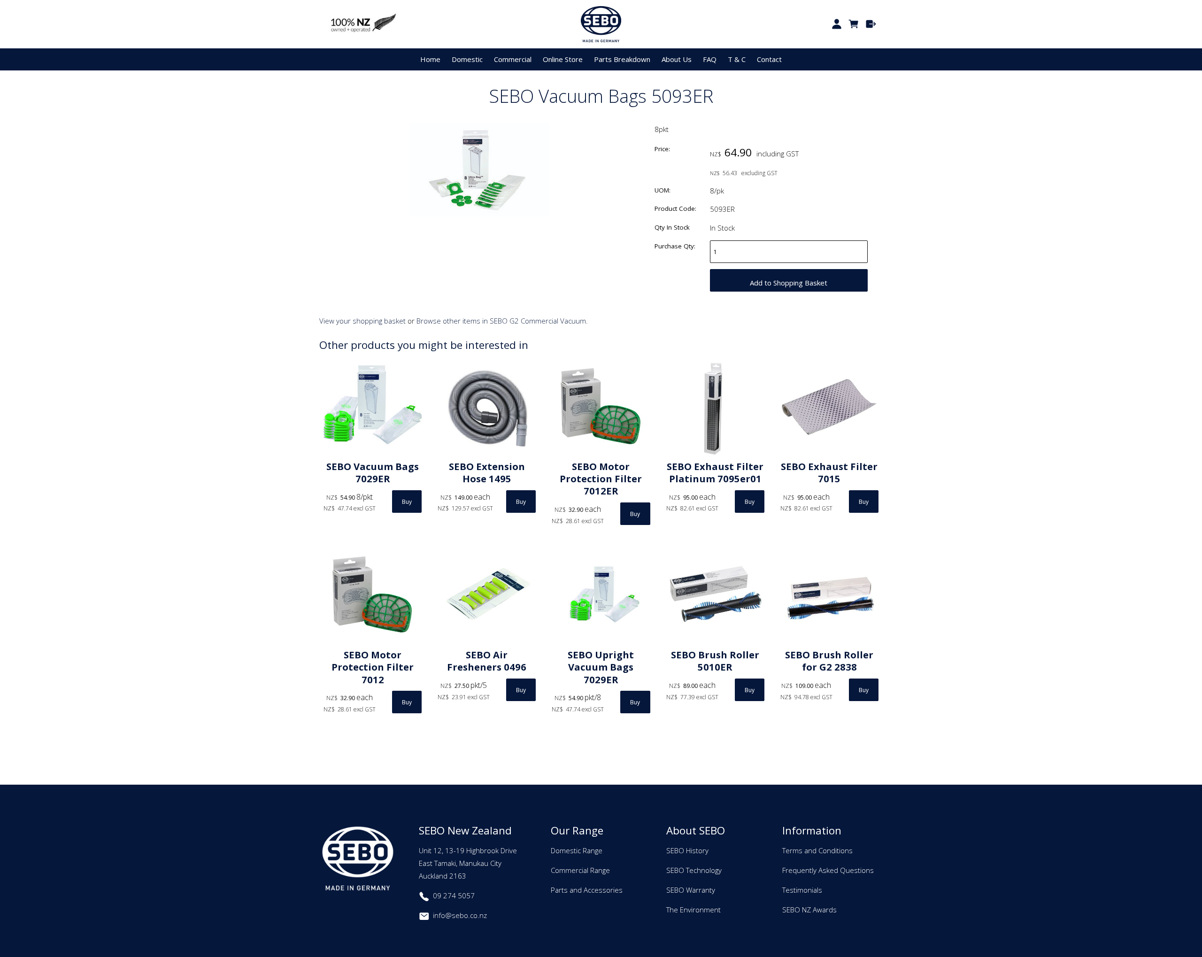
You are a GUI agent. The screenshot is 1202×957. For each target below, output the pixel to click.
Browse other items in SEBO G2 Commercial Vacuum (501, 320)
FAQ (710, 59)
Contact (769, 59)
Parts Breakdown (622, 59)
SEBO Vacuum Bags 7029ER (372, 472)
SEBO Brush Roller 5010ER (715, 660)
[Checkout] (871, 24)
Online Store (563, 59)
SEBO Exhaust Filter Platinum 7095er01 (715, 472)
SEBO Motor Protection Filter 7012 (372, 667)
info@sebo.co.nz (459, 915)
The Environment (693, 909)
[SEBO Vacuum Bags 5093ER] (479, 213)
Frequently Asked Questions (828, 870)
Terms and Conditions (817, 850)
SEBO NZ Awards (809, 909)
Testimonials (802, 890)
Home (430, 59)
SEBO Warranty (690, 890)
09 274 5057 (453, 895)
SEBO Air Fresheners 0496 (486, 660)
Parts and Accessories (587, 890)
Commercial (513, 59)
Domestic (467, 59)
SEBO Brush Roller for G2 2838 (829, 660)
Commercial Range (580, 870)
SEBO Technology (694, 870)
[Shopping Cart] (854, 24)
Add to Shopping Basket (788, 282)
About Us (677, 59)
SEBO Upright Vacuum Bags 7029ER (601, 667)
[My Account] (836, 24)
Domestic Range (576, 850)
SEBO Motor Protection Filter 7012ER (601, 478)
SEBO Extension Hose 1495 (487, 472)
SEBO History (687, 850)
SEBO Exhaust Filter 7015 (829, 472)
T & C (737, 59)
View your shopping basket (362, 320)
